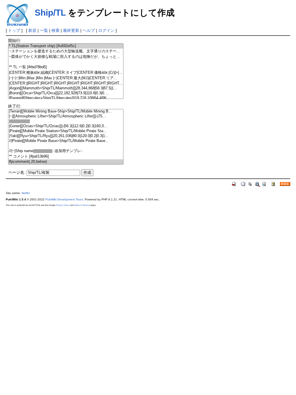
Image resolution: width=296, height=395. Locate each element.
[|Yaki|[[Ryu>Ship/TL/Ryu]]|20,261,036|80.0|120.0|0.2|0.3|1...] (65, 136)
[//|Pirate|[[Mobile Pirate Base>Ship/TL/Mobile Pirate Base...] (65, 141)
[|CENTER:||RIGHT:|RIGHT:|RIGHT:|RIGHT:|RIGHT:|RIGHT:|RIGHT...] (65, 83)
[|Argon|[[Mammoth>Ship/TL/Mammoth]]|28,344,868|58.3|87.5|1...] (65, 88)
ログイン (106, 30)
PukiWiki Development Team (64, 199)
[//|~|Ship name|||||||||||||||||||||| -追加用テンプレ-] (65, 151)
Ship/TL (50, 12)
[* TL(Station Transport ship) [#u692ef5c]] (65, 46)
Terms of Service (82, 205)
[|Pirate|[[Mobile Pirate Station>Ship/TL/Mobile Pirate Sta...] (65, 131)
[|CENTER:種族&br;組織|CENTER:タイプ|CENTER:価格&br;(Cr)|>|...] (65, 72)
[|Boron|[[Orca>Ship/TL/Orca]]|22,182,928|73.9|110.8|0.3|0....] (65, 93)
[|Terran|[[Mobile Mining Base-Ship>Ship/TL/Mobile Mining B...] (65, 111)
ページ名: (16, 172)
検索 (55, 30)
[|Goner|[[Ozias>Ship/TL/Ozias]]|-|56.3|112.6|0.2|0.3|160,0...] (65, 126)
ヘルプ (89, 30)
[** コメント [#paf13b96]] (65, 156)
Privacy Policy (63, 205)
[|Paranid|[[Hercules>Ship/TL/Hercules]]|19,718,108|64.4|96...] (65, 98)
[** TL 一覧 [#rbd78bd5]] (65, 67)
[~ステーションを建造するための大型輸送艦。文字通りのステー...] (65, 51)
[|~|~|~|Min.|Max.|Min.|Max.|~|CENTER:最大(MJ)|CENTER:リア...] (65, 78)
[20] (65, 145)
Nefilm (26, 193)
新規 (32, 30)
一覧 (44, 30)
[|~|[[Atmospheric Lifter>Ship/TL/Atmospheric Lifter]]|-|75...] (65, 116)
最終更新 (71, 30)
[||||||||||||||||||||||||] (65, 121)
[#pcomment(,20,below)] (65, 161)
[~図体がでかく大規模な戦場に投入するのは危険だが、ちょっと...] (65, 57)
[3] (65, 62)
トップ (14, 30)
